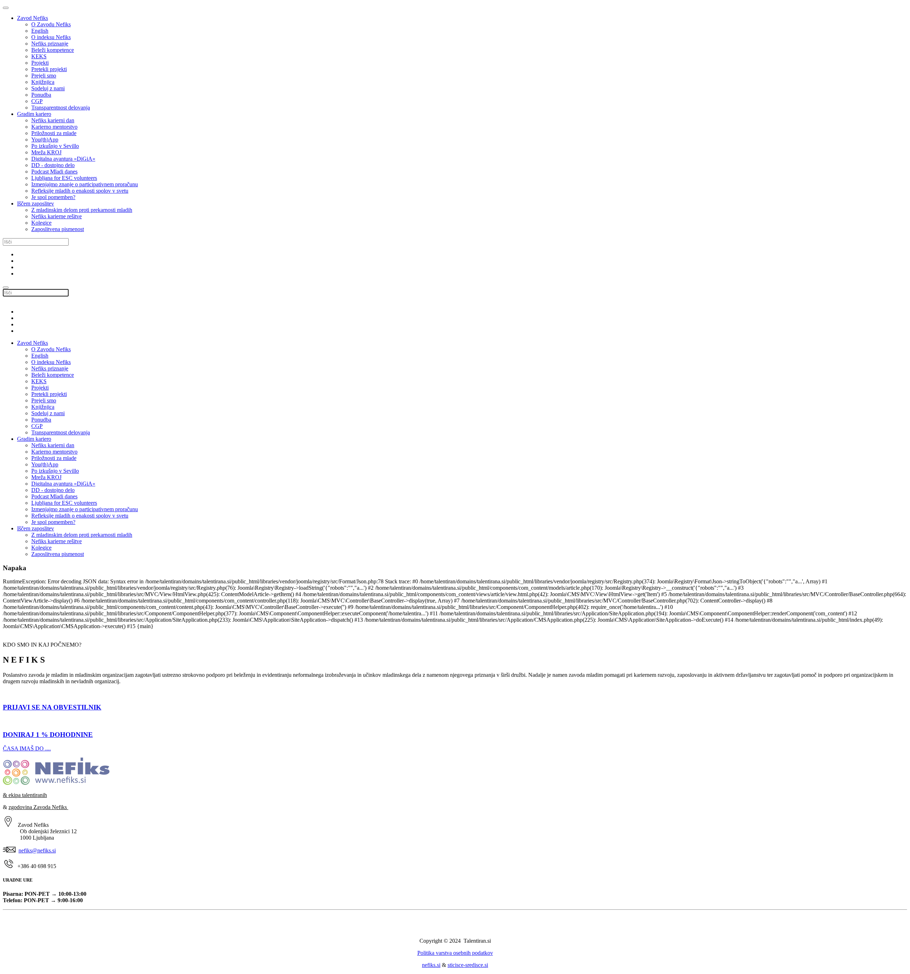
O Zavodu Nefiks (51, 24)
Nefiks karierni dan (52, 120)
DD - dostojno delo (53, 165)
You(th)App (44, 140)
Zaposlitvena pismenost (57, 229)
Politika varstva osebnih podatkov (455, 953)
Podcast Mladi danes (54, 171)
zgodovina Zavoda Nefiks (38, 807)
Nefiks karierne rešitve (56, 216)
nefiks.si (431, 965)
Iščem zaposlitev (35, 203)
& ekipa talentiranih (25, 795)
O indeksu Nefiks (51, 37)
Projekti (40, 63)
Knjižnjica (42, 82)
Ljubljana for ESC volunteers (64, 178)
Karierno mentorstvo (54, 127)
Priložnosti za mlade (53, 133)
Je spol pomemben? (53, 197)
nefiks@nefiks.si (37, 850)
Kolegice (41, 223)
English (39, 31)
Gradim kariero (34, 114)
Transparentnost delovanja (60, 108)
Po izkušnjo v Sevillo (55, 146)
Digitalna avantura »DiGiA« (63, 159)
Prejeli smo (43, 76)
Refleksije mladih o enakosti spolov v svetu (79, 191)
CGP (37, 101)
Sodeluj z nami (48, 88)
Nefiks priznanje (49, 44)
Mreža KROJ (46, 152)
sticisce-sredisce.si (468, 965)
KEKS (39, 56)
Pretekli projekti (49, 69)
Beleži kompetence (52, 50)
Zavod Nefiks (32, 18)
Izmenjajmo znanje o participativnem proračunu (84, 184)
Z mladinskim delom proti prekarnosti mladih (81, 210)
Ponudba (41, 95)
